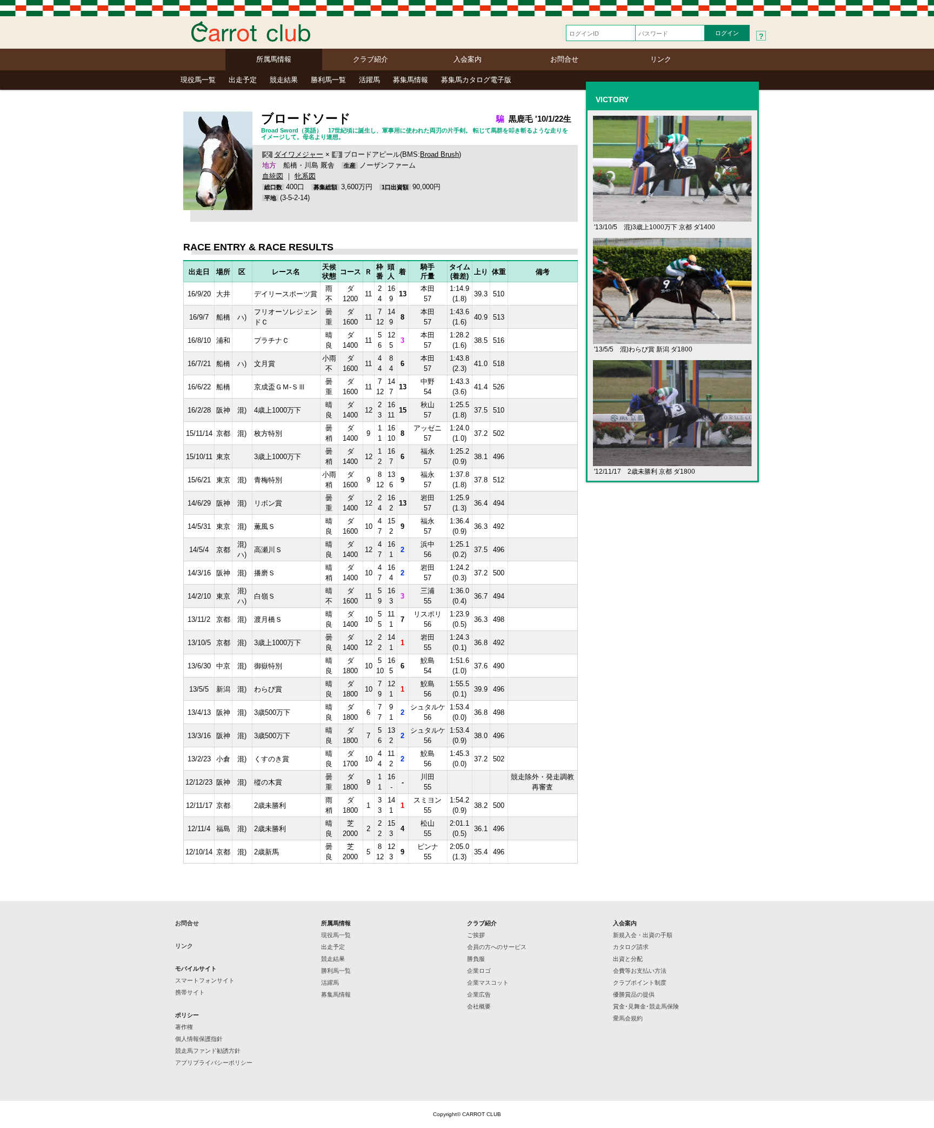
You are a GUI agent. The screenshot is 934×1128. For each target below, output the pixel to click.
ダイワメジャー (298, 154)
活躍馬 (369, 80)
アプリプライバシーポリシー (213, 1062)
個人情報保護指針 (199, 1039)
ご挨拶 (476, 935)
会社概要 (479, 1006)
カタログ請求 (631, 947)
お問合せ (564, 59)
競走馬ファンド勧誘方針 (208, 1050)
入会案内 (467, 59)
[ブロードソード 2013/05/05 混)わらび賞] (672, 339)
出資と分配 (628, 959)
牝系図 (305, 176)
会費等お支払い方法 (639, 970)
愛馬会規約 (628, 1018)
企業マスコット (488, 982)
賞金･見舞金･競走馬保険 (646, 1006)
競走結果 (284, 80)
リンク (660, 59)
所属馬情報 (273, 59)
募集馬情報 (410, 80)
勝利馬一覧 (328, 80)
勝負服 (476, 959)
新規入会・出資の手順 (642, 935)
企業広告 (479, 994)
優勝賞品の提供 (634, 994)
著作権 (184, 1027)
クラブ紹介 (370, 59)
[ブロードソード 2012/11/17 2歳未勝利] (672, 461)
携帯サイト (190, 992)
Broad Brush (439, 154)
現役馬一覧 (198, 80)
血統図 (272, 176)
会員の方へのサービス (496, 947)
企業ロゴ (479, 970)
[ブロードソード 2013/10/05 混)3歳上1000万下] (672, 217)
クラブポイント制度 (639, 982)
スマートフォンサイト (205, 980)
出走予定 (243, 80)
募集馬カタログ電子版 (476, 80)
